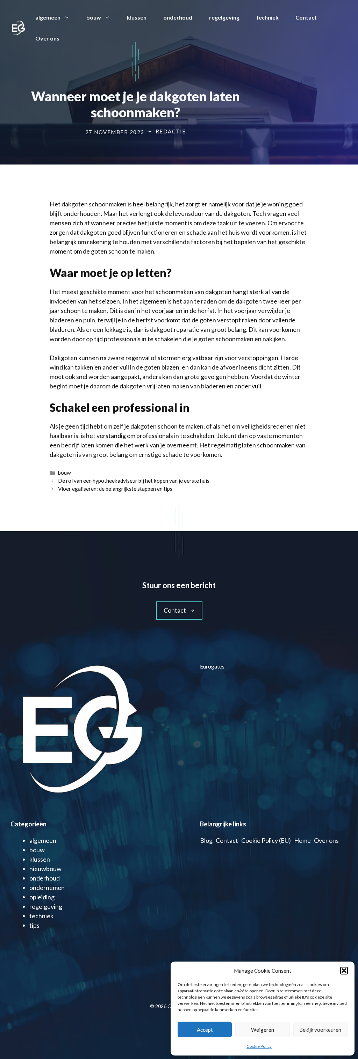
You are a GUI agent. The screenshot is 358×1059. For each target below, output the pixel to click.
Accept (205, 1030)
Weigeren (262, 1030)
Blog (206, 840)
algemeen (47, 17)
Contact (306, 17)
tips (34, 925)
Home (302, 840)
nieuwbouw (45, 868)
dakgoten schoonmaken (94, 204)
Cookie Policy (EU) (266, 840)
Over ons (47, 38)
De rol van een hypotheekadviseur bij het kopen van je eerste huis (133, 480)
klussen (136, 17)
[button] (344, 970)
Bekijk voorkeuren (320, 1030)
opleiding (42, 897)
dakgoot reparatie (174, 329)
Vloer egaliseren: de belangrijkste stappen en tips (115, 488)
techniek (267, 17)
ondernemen (47, 887)
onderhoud (177, 17)
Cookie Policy (259, 1046)
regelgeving (224, 17)
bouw (93, 17)
